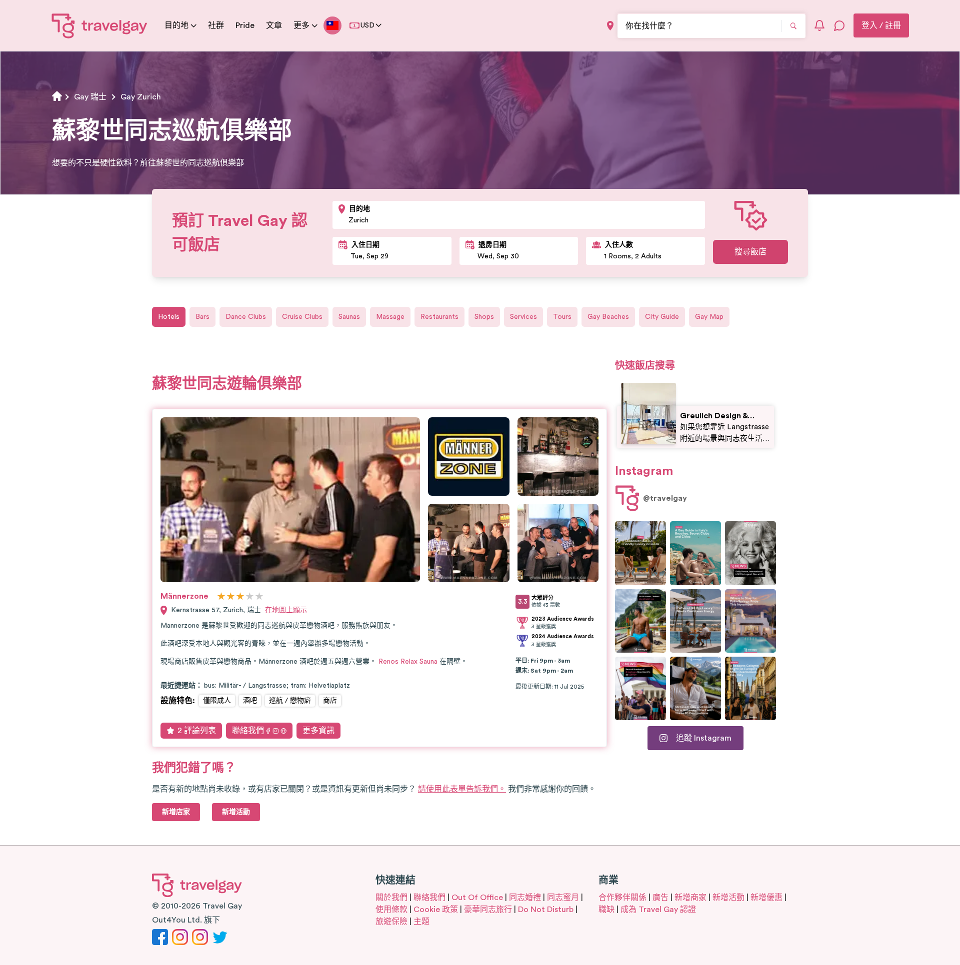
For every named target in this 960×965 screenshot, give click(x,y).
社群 (216, 25)
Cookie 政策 (436, 910)
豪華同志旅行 (488, 910)
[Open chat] (840, 25)
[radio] (221, 597)
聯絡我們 (248, 731)
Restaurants (439, 316)
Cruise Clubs (302, 316)
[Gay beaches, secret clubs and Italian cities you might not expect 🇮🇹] (695, 553)
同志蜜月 (563, 898)
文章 (274, 25)
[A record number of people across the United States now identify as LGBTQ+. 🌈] (640, 688)
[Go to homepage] (99, 25)
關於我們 (392, 898)
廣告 (660, 898)
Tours (562, 316)
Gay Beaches (608, 316)
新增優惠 (766, 898)
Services (523, 316)
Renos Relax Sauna (408, 661)
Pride (245, 25)
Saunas (349, 316)
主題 (422, 922)
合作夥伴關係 (622, 898)
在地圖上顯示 (286, 610)
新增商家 (690, 898)
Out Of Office (477, 898)
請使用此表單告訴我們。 (462, 789)
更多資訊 (318, 731)
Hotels (169, 316)
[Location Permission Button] (610, 25)
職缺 (606, 910)
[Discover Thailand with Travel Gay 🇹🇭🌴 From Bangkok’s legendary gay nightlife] (640, 621)
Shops (484, 316)
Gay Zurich (140, 97)
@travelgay (665, 498)
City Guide (662, 316)
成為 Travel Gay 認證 (658, 910)
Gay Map (709, 316)
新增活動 (728, 898)
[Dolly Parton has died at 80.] (750, 553)
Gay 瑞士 (90, 97)
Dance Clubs (246, 316)
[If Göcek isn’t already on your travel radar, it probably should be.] (640, 553)
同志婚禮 (525, 898)
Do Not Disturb (546, 910)
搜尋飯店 (750, 252)
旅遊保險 (392, 922)
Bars (203, 316)
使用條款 (392, 910)
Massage (390, 316)
